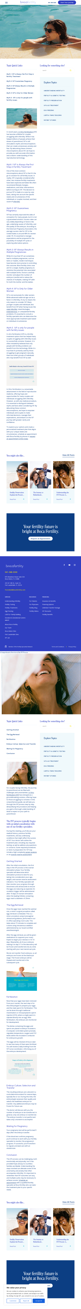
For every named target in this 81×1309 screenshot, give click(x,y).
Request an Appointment (40, 539)
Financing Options (48, 604)
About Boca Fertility (11, 624)
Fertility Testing (10, 604)
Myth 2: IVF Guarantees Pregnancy (19, 81)
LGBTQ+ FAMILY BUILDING (53, 115)
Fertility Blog (33, 608)
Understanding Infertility (54, 91)
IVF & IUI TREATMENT (51, 105)
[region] (25, 1294)
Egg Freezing (49, 110)
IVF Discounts (46, 611)
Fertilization (11, 739)
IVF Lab (7, 638)
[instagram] (74, 565)
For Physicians (33, 604)
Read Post (13, 499)
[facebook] (64, 565)
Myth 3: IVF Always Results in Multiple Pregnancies (20, 87)
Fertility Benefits (47, 614)
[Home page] (15, 566)
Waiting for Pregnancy (15, 749)
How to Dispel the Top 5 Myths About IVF (64, 493)
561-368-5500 (52, 2)
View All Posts (68, 455)
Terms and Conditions (58, 647)
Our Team (8, 628)
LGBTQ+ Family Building (13, 614)
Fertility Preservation (53, 100)
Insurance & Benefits (49, 601)
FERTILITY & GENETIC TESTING (54, 95)
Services (7, 597)
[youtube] (69, 565)
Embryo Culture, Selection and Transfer (21, 744)
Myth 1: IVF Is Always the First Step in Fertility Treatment (20, 75)
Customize (13, 1301)
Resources (32, 597)
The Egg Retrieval (13, 734)
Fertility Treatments (11, 608)
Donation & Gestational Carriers (15, 618)
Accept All (39, 1301)
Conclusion (11, 753)
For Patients (33, 601)
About (7, 620)
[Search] (70, 70)
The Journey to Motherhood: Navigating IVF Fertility (15, 493)
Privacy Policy (72, 647)
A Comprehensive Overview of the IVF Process (14, 652)
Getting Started (13, 730)
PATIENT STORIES (50, 120)
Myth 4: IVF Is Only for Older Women (20, 93)
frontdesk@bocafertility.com (15, 590)
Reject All (26, 1301)
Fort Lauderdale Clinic (12, 634)
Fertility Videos (34, 611)
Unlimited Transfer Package (51, 608)
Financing (45, 597)
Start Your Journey (67, 2)
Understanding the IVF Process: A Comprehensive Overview (39, 493)
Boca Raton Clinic (10, 631)
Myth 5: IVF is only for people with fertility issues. (19, 99)
